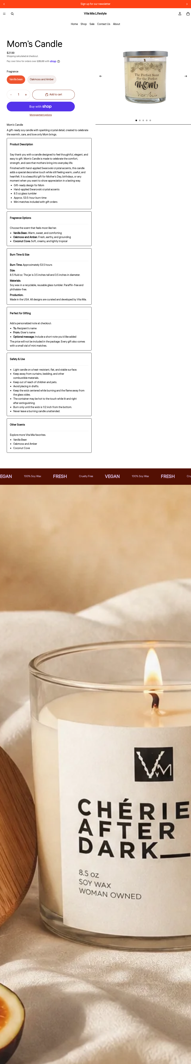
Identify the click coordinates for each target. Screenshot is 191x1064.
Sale (92, 24)
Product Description (21, 144)
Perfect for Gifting (20, 313)
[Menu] (4, 13)
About (116, 24)
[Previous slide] (4, 4)
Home (74, 24)
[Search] (12, 14)
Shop (84, 24)
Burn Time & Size (19, 255)
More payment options (41, 115)
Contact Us (103, 24)
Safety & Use (17, 359)
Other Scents (17, 425)
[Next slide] (187, 4)
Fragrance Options (20, 218)
